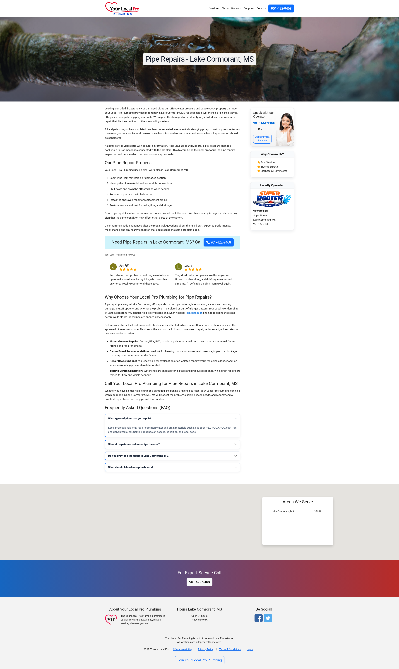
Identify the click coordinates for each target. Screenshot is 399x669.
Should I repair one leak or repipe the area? (134, 444)
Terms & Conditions (230, 649)
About (225, 8)
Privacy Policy (205, 649)
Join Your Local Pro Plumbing (199, 660)
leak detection (194, 312)
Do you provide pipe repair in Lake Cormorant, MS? (139, 455)
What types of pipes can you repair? (129, 418)
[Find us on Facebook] (259, 618)
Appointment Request (262, 138)
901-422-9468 (281, 8)
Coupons (248, 8)
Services (214, 8)
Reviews (236, 8)
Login (250, 649)
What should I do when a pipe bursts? (130, 467)
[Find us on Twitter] (268, 618)
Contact (261, 8)
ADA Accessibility (182, 649)
